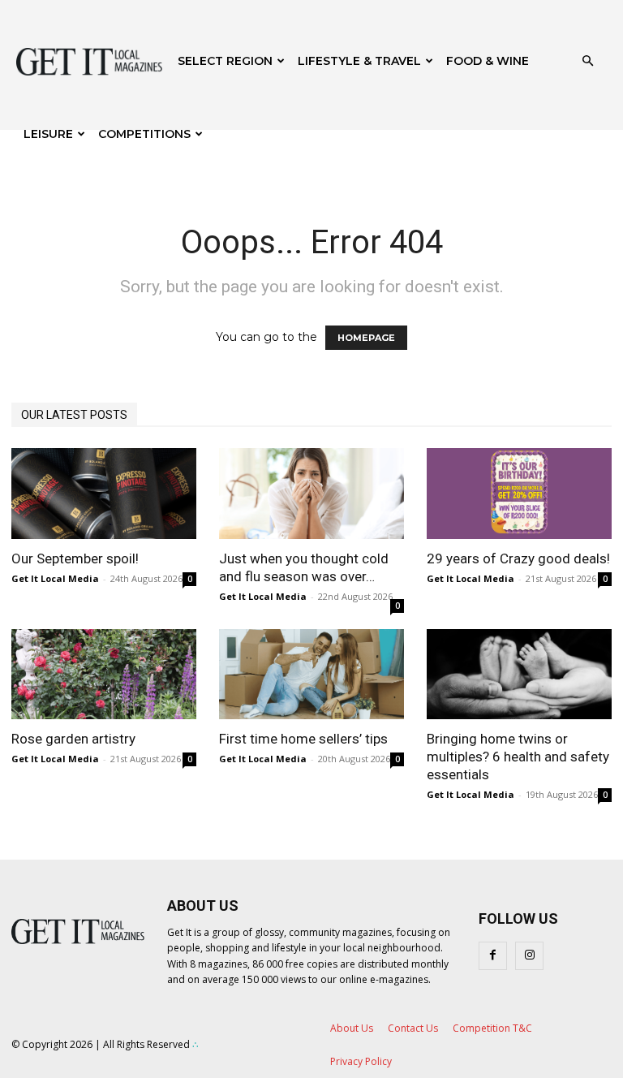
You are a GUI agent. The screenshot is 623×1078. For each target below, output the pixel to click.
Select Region (225, 61)
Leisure (48, 134)
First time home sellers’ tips (303, 739)
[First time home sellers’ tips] (311, 674)
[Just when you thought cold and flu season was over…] (311, 493)
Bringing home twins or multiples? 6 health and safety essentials (518, 757)
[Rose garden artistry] (103, 674)
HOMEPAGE (366, 337)
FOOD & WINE (487, 61)
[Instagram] (529, 956)
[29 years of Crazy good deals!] (519, 493)
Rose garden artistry (73, 739)
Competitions (144, 134)
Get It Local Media (55, 578)
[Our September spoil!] (103, 493)
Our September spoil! (75, 558)
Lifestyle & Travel (359, 61)
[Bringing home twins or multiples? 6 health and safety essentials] (519, 674)
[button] (587, 61)
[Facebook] (493, 956)
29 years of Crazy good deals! (518, 558)
